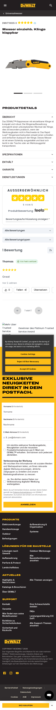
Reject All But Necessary (28, 361)
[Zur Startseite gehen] (28, 5)
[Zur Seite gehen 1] (18, 93)
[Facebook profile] (4, 673)
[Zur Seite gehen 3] (37, 93)
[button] (52, 705)
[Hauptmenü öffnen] (5, 5)
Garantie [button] (8, 169)
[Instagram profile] (11, 673)
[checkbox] (4, 450)
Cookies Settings (28, 354)
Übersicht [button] (8, 117)
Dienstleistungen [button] (13, 177)
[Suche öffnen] (51, 5)
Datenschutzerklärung (22, 492)
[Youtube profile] (17, 673)
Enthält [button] (7, 162)
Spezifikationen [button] (12, 154)
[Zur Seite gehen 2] (28, 93)
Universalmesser (13, 13)
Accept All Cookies (28, 369)
